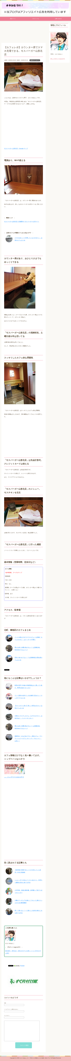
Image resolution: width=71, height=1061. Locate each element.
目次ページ (13, 18)
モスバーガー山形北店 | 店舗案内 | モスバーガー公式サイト (21, 221)
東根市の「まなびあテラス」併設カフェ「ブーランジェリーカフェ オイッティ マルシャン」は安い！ (28, 738)
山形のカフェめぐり (34, 60)
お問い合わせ (58, 18)
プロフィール (35, 18)
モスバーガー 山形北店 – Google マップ (16, 148)
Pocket (22, 965)
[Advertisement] (23, 33)
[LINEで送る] (17, 965)
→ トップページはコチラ (14, 777)
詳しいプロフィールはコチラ (58, 58)
